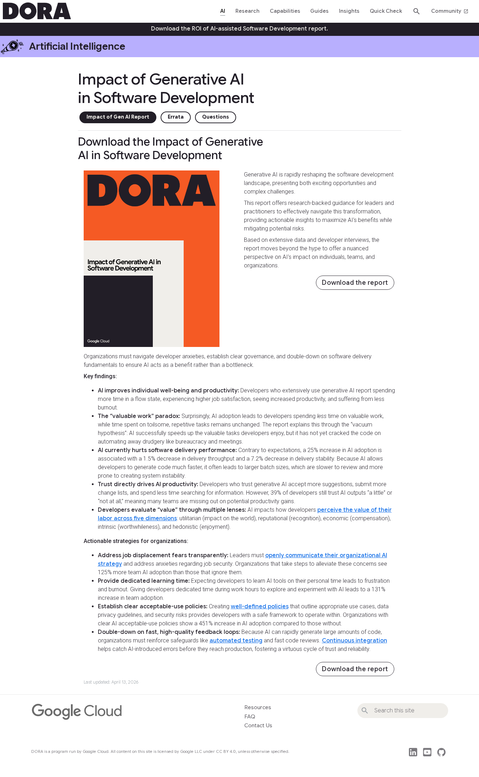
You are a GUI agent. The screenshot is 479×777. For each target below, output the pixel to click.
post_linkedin (413, 752)
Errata (176, 117)
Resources (257, 707)
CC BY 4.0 (226, 751)
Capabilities (285, 11)
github (441, 752)
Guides (319, 11)
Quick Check (386, 11)
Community (449, 11)
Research (247, 11)
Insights (349, 11)
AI (222, 11)
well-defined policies (260, 606)
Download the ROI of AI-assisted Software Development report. (239, 28)
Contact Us (258, 725)
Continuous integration (354, 640)
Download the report (355, 283)
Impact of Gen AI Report (118, 117)
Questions (215, 117)
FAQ (249, 716)
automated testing (236, 640)
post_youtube (427, 752)
